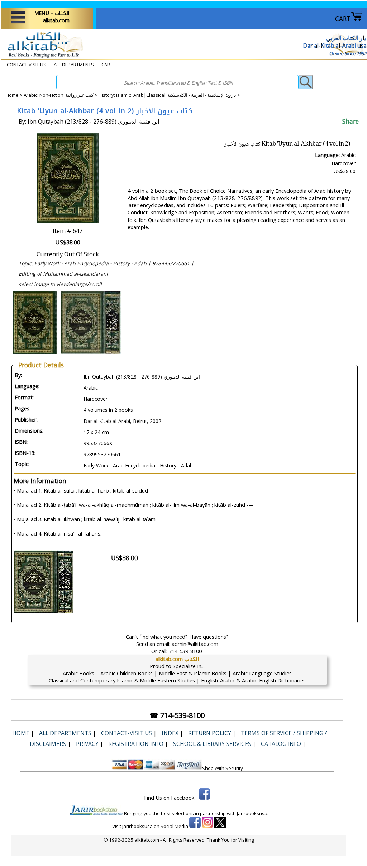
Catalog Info (281, 744)
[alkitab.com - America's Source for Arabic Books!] (43, 57)
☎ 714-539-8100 (177, 715)
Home (12, 95)
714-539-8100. (186, 651)
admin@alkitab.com (195, 643)
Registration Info (135, 744)
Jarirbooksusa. (252, 813)
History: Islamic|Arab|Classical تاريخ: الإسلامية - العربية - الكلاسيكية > (169, 95)
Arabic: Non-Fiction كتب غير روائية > (61, 95)
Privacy (87, 744)
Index (170, 733)
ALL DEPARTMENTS (74, 64)
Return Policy (209, 733)
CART (343, 18)
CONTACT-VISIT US (26, 64)
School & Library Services (212, 744)
